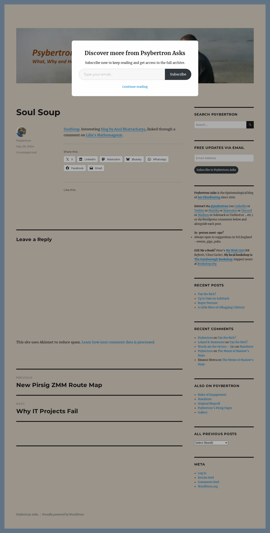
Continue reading (135, 87)
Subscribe (178, 74)
